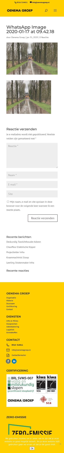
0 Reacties (44, 37)
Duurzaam (10, 303)
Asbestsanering (12, 326)
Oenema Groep (18, 37)
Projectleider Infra (15, 252)
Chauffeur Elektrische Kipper (20, 246)
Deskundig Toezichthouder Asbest (23, 241)
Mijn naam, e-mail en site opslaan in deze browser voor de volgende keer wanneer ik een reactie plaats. (30, 205)
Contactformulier (19, 355)
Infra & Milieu (12, 321)
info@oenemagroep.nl (21, 350)
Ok (32, 448)
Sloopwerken (11, 324)
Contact (9, 309)
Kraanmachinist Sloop (17, 257)
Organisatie (11, 297)
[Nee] (60, 443)
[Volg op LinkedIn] (14, 361)
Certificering (11, 306)
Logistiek (10, 329)
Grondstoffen (11, 332)
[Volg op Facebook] (8, 361)
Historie (9, 300)
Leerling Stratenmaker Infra (20, 262)
